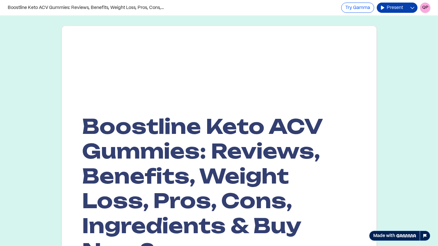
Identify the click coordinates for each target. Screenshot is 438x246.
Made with (384, 236)
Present (395, 7)
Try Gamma (357, 7)
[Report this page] (425, 236)
